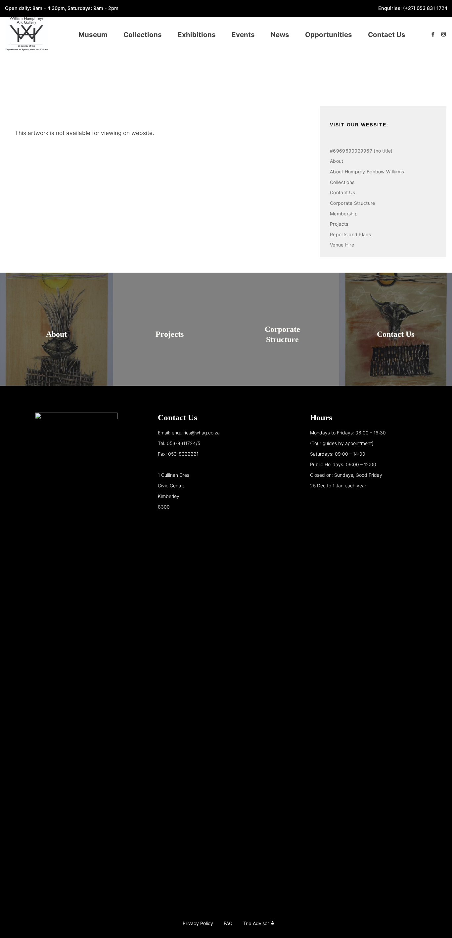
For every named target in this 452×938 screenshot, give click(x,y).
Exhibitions (197, 34)
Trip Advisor (256, 923)
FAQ (228, 923)
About (336, 161)
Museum (93, 34)
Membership (344, 213)
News (280, 34)
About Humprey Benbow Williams (367, 171)
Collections (142, 34)
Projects (339, 224)
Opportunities (328, 34)
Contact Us (386, 34)
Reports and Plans (350, 234)
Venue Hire (342, 244)
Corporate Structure (352, 203)
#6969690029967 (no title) (361, 151)
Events (243, 34)
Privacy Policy (198, 923)
